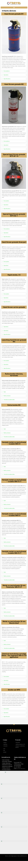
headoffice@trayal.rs (21, 768)
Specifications (7, 78)
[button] (14, 7)
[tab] (14, 71)
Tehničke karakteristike (9, 399)
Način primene (7, 395)
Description (6, 200)
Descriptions (7, 71)
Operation (6, 74)
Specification (7, 684)
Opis (5, 391)
